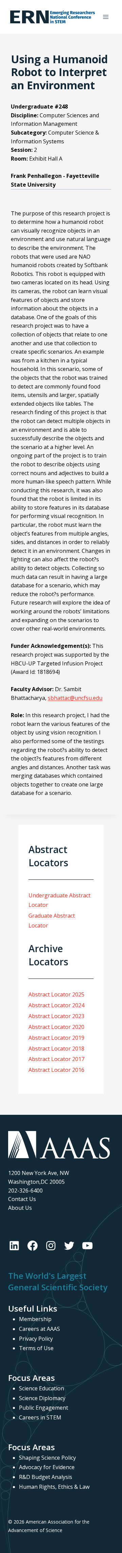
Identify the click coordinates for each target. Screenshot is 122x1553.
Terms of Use (36, 1348)
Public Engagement (43, 1407)
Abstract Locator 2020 (56, 1027)
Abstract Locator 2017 (56, 1059)
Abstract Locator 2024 (56, 1005)
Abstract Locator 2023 (56, 1016)
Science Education (41, 1388)
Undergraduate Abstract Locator (59, 900)
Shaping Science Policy (47, 1457)
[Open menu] (105, 16)
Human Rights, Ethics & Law (54, 1486)
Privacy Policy (36, 1338)
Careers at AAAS (39, 1329)
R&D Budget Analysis (45, 1477)
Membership (35, 1319)
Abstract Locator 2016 (56, 1070)
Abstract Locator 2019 (56, 1037)
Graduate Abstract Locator (51, 920)
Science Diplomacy (42, 1398)
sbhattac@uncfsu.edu (75, 698)
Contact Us (22, 1199)
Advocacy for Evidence (47, 1467)
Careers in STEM (40, 1417)
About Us (20, 1207)
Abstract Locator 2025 (56, 994)
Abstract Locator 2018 (56, 1048)
